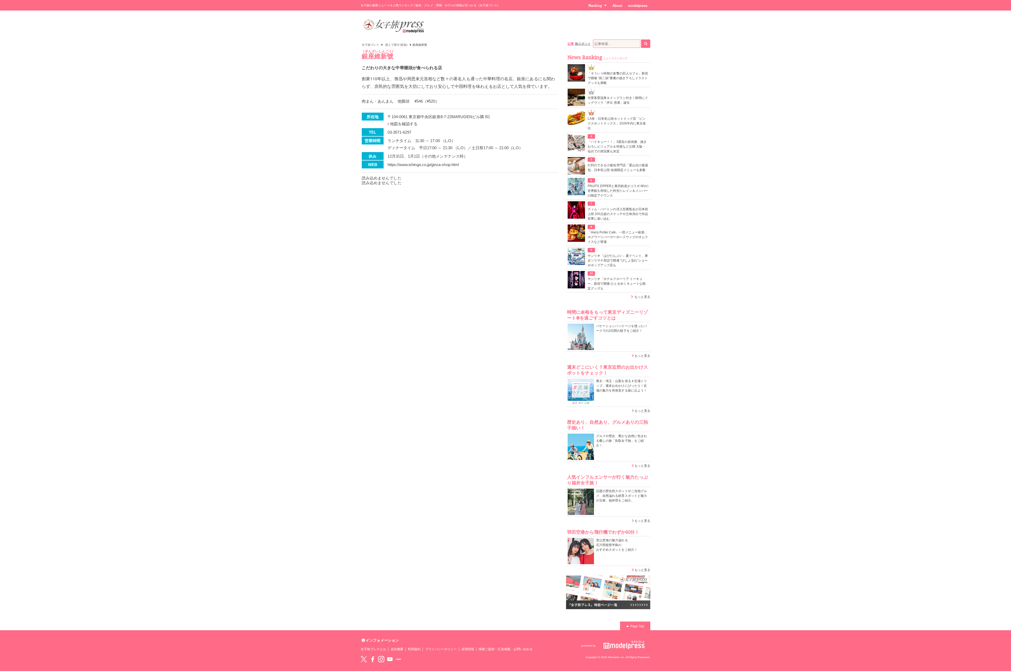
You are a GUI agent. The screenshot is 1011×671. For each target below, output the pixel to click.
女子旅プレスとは (373, 649)
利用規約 (414, 649)
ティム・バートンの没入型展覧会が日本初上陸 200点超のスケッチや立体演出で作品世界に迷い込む (618, 214)
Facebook (372, 659)
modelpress (637, 6)
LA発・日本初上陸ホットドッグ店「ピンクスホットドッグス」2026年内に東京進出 (617, 123)
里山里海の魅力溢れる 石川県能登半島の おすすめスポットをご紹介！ (616, 545)
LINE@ (398, 659)
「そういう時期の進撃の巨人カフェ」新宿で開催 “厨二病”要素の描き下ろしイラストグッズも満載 (618, 78)
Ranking (595, 6)
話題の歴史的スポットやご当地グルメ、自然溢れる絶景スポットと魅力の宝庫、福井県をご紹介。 (621, 495)
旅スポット (583, 44)
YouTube (390, 659)
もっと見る (642, 297)
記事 (571, 44)
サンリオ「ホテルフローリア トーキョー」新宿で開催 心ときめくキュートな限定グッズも (617, 283)
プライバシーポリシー (441, 649)
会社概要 (397, 649)
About (617, 6)
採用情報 (468, 649)
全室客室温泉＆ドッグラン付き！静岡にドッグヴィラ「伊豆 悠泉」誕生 (618, 100)
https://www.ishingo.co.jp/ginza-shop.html (423, 164)
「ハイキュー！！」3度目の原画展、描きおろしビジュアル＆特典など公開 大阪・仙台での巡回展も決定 (617, 146)
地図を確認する (404, 124)
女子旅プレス (370, 44)
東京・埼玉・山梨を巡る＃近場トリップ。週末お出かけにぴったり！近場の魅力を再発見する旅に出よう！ (621, 385)
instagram (381, 659)
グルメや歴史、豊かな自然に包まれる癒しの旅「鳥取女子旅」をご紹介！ (621, 440)
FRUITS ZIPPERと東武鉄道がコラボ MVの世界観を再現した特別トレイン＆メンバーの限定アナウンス (618, 190)
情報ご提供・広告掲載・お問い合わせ (506, 649)
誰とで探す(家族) (396, 44)
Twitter (364, 659)
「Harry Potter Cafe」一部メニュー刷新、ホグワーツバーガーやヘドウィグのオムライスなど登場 (618, 237)
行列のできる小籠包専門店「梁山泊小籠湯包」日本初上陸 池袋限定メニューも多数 (618, 167)
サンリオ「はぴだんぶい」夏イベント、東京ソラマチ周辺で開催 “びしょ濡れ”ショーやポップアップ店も (618, 260)
